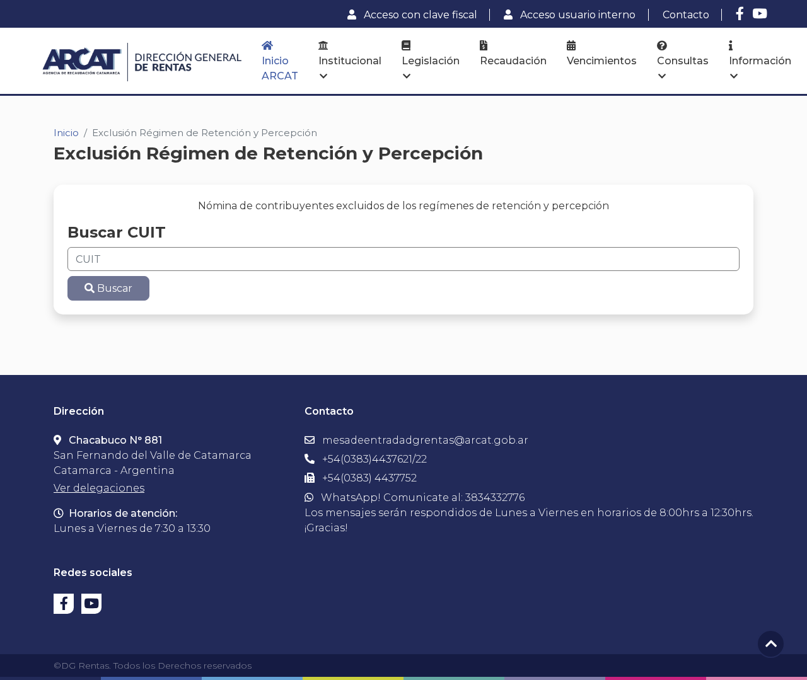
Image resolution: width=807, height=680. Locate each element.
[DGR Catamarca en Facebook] (740, 13)
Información (760, 61)
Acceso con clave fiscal (419, 15)
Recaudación (513, 61)
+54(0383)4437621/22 (373, 459)
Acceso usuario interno (577, 15)
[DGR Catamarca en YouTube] (759, 13)
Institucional (349, 61)
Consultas (683, 61)
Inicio (66, 133)
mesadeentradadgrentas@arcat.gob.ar (425, 440)
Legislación (431, 61)
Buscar (113, 288)
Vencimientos (602, 61)
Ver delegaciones (99, 488)
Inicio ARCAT (280, 68)
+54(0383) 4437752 (368, 478)
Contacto (686, 15)
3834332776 (495, 498)
